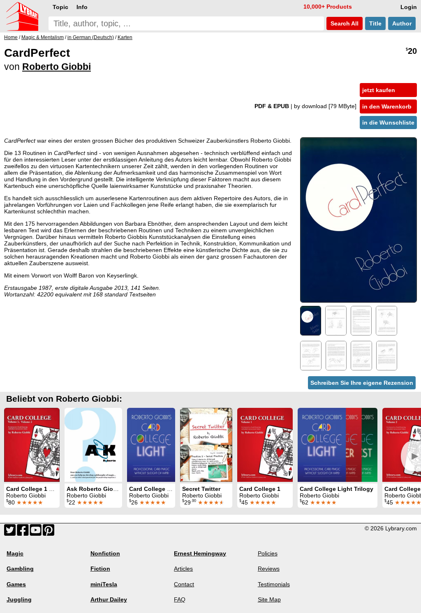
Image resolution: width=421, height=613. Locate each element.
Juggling (19, 599)
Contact (184, 584)
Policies (268, 553)
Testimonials (274, 584)
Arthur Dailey (108, 599)
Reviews (269, 568)
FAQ (179, 599)
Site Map (269, 599)
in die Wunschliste (388, 122)
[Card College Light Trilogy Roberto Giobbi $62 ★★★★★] (337, 445)
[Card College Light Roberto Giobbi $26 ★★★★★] (151, 445)
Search (344, 23)
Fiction (100, 568)
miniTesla (103, 584)
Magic (15, 553)
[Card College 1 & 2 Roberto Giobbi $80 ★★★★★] (32, 445)
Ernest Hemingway (200, 553)
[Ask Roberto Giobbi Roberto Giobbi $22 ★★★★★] (93, 445)
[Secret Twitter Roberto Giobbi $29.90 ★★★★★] (206, 445)
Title (375, 23)
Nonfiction (105, 553)
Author (402, 23)
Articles (183, 568)
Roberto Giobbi (56, 66)
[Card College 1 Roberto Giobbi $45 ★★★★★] (265, 445)
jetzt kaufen (378, 90)
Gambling (20, 568)
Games (16, 584)
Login (408, 7)
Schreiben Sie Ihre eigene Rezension (361, 382)
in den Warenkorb (387, 106)
